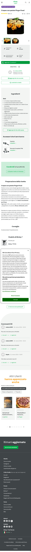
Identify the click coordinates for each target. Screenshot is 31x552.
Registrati (6, 477)
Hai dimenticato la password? (12, 479)
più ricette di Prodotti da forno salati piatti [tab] (13, 388)
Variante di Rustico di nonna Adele (7, 413)
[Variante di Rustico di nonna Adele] (8, 402)
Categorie (6, 463)
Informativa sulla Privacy (21, 542)
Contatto (20, 538)
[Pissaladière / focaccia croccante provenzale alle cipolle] (23, 402)
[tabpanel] (15, 412)
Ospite (7, 354)
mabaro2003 (18, 71)
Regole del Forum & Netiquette (12, 498)
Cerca (5, 502)
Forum (5, 486)
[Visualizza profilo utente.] (10, 72)
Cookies (15, 548)
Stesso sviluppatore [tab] (7, 392)
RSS (5, 511)
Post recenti (7, 482)
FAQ (24, 545)
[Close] (28, 250)
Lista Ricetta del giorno (10, 468)
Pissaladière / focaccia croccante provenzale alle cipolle (22, 413)
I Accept (15, 299)
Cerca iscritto (7, 509)
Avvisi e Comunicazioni (10, 488)
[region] (15, 276)
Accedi (5, 475)
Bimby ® (6, 491)
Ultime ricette (7, 466)
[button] (2, 2)
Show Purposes (15, 295)
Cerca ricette (7, 461)
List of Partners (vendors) (9, 291)
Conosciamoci (8, 493)
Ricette (6, 458)
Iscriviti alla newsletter (11, 447)
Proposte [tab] (18, 392)
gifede (6, 417)
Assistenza (6, 495)
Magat (20, 417)
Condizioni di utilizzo (9, 542)
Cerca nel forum (8, 507)
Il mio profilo (14, 472)
